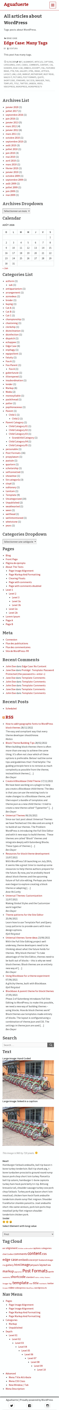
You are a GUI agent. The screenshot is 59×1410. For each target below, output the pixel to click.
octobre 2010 (13, 137)
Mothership (36, 74)
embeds (27, 68)
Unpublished (12, 502)
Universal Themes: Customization (24, 895)
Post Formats (29, 77)
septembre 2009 (14, 179)
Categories (11, 1320)
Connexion (11, 639)
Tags (47, 80)
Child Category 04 (18, 441)
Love (19, 74)
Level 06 (29, 1354)
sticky (42, 1277)
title (16, 83)
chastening (12, 323)
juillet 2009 (12, 187)
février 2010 (12, 168)
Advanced (11, 1373)
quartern (10, 464)
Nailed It (8, 77)
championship (13, 319)
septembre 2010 (14, 141)
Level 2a (13, 608)
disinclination (13, 330)
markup (26, 74)
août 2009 (11, 183)
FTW (12, 71)
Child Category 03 (18, 433)
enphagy (10, 349)
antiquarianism (14, 288)
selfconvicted (13, 472)
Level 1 (9, 589)
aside (26, 1248)
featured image (46, 1260)
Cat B (8, 311)
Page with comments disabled (25, 585)
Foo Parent (12, 365)
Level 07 (32, 1358)
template (8, 83)
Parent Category (14, 422)
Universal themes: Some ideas (22, 937)
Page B (9, 624)
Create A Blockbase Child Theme (23, 781)
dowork (8, 68)
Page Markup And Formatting (24, 574)
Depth (9, 1331)
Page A (9, 620)
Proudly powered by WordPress (36, 1399)
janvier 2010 (12, 172)
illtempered (12, 376)
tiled (30, 1284)
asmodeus (11, 296)
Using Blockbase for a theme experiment (28, 975)
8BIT (20, 61)
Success (30, 80)
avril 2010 (11, 160)
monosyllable (13, 395)
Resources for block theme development (28, 853)
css (51, 64)
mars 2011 (11, 133)
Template (11, 494)
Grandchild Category (23, 437)
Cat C (8, 315)
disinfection (12, 334)
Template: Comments (33, 677)
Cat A (8, 307)
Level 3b (16, 605)
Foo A (9, 361)
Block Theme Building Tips (20, 742)
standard (20, 80)
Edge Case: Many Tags (26, 43)
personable (12, 449)
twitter (24, 83)
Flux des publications (17, 643)
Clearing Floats (17, 578)
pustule (10, 460)
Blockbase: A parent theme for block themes (30, 991)
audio (30, 1248)
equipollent (12, 353)
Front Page (12, 559)
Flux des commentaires (18, 647)
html (31, 71)
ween (8, 510)
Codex (25, 64)
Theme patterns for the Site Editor (24, 914)
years (8, 525)
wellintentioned (14, 517)
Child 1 (12, 414)
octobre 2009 (13, 175)
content (44, 64)
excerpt (36, 68)
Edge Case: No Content (34, 666)
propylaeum (12, 456)
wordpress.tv (35, 86)
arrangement (13, 292)
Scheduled (11, 708)
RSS (9, 717)
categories (9, 64)
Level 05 (25, 1350)
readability (6, 1277)
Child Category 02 (18, 430)
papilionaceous (14, 407)
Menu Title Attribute (20, 1377)
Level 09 (38, 1365)
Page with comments (20, 582)
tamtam (10, 491)
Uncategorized (14, 498)
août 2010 (11, 145)
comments (34, 64)
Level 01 (13, 1335)
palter (9, 403)
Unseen (32, 83)
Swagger (39, 80)
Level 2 (12, 593)
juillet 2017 (12, 111)
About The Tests (14, 566)
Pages (9, 1300)
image (37, 71)
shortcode (9, 80)
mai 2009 (10, 195)
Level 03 (19, 1342)
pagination (18, 1272)
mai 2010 (10, 156)
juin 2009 (10, 191)
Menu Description (15, 1388)
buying (9, 304)
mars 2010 (11, 164)
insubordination (14, 380)
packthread (12, 399)
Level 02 (16, 1339)
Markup (10, 388)
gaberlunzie (12, 372)
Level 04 (22, 1346)
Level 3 (15, 597)
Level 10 (41, 1369)
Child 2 (15, 418)
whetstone (11, 521)
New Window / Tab (18, 1384)
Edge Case (12, 38)
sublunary (11, 487)
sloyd (8, 483)
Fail (43, 68)
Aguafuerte (12, 1399)
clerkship (11, 326)
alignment (28, 61)
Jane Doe (11, 670)
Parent (9, 410)
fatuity (9, 357)
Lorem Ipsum (13, 616)
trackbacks (43, 1284)
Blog (8, 555)
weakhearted (13, 506)
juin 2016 (10, 118)
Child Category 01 (18, 426)
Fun (17, 71)
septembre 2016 (14, 114)
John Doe (11, 666)
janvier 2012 (12, 130)
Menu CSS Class (17, 1381)
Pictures (17, 77)
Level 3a (16, 601)
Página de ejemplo (15, 563)
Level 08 (35, 1362)
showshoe (11, 475)
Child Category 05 (18, 445)
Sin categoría (13, 479)
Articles (38, 61)
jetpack (45, 71)
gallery (24, 71)
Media (9, 391)
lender (9, 384)
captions (48, 61)
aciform (10, 281)
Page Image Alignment (21, 570)
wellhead (10, 514)
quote (40, 77)
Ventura (13, 48)
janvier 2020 (12, 107)
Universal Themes (15, 815)
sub (11, 284)
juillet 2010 (12, 149)
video (40, 83)
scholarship (12, 468)
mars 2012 (11, 126)
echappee (11, 342)
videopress (9, 86)
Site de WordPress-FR (17, 651)
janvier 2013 (12, 122)
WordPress (21, 86)
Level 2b (13, 612)
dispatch (10, 338)
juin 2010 (10, 153)
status (37, 1277)
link (14, 74)
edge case (18, 68)
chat (18, 64)
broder (9, 300)
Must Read (49, 74)
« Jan (5, 268)
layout (7, 74)
